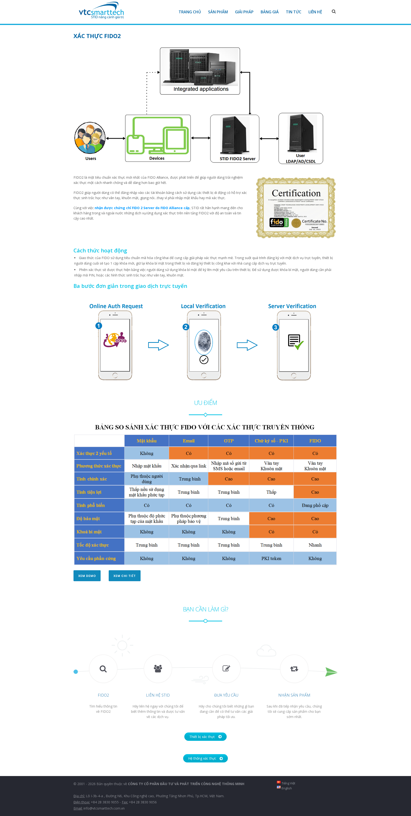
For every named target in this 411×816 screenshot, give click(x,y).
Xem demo (87, 576)
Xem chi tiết (124, 576)
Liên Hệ (315, 12)
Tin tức (293, 12)
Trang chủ (190, 12)
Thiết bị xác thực (202, 736)
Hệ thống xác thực (202, 758)
